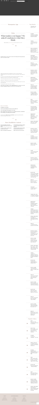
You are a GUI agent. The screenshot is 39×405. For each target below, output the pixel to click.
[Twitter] (1, 0)
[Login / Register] (34, 6)
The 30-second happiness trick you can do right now (9, 108)
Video (13, 33)
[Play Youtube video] (13, 66)
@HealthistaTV (14, 85)
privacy (14, 397)
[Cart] (34, 12)
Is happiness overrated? (4, 107)
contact (24, 397)
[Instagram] (4, 0)
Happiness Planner (7, 86)
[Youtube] (6, 0)
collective (4, 397)
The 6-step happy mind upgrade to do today (8, 110)
